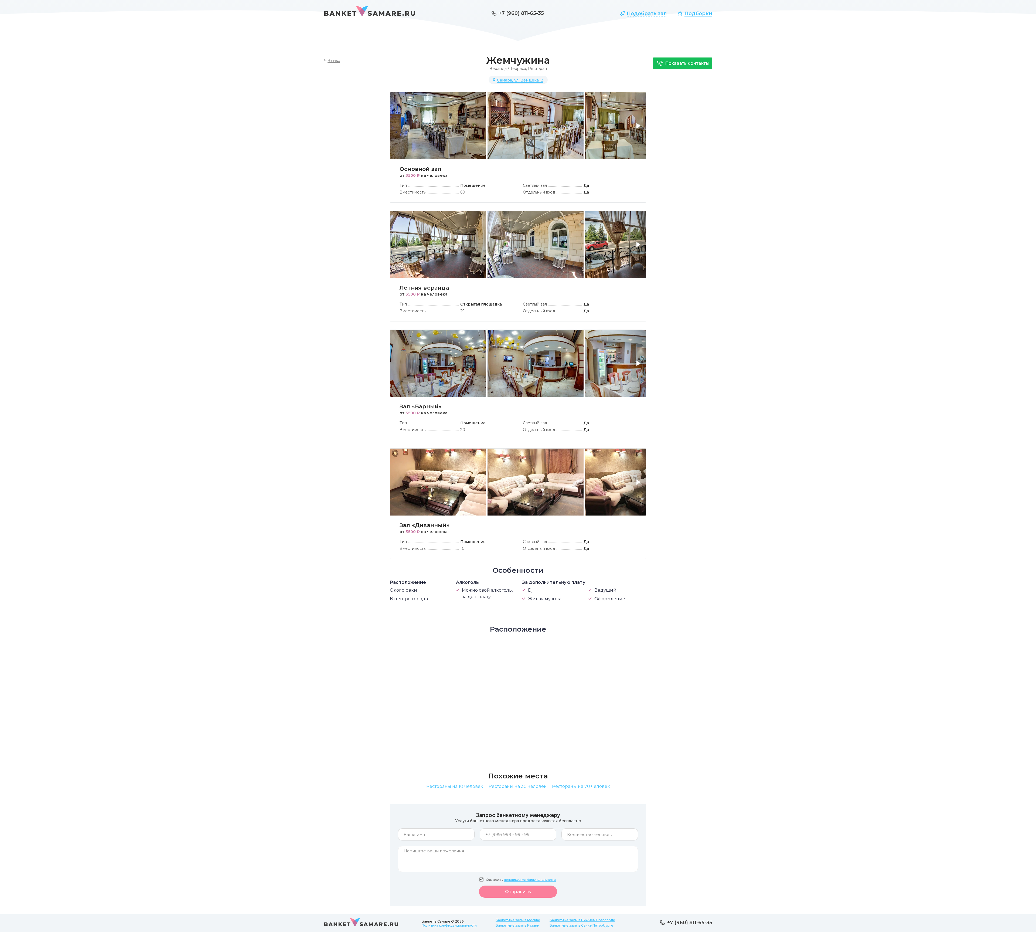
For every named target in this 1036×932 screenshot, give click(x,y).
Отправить (518, 891)
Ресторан (537, 68)
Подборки (698, 13)
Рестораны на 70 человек (581, 786)
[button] (639, 129)
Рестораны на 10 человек (454, 786)
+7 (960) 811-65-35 (521, 13)
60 (462, 192)
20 (462, 429)
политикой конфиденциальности (530, 880)
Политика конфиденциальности (449, 925)
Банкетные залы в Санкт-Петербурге (581, 925)
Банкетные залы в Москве (518, 920)
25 (462, 311)
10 (462, 548)
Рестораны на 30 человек (518, 786)
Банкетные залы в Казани (517, 925)
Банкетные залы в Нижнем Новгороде (582, 920)
